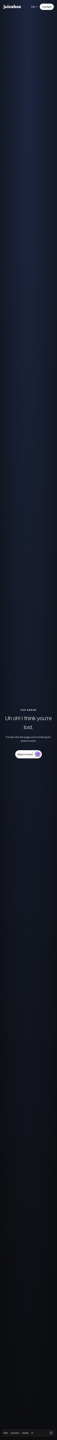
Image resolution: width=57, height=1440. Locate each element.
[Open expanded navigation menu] (51, 1433)
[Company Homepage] (12, 7)
